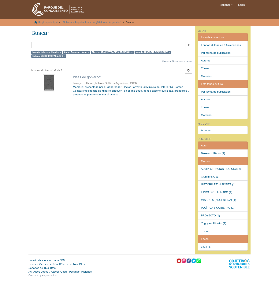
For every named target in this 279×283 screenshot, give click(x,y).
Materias (206, 76)
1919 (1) (206, 246)
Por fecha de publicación (216, 52)
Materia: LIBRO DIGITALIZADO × (48, 56)
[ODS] (239, 263)
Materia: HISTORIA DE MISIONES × (153, 52)
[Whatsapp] (198, 260)
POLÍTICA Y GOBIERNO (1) (218, 207)
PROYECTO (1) (210, 215)
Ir (189, 44)
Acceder (206, 130)
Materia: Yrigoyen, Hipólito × (46, 52)
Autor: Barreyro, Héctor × (76, 52)
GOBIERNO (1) (210, 176)
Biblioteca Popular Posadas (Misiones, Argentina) (91, 22)
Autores (205, 60)
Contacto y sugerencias (42, 275)
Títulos (205, 68)
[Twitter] (193, 260)
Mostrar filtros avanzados (177, 61)
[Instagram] (183, 260)
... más (205, 231)
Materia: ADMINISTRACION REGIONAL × (112, 52)
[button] (226, 4)
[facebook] (188, 260)
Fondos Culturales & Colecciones (221, 44)
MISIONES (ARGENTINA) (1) (218, 199)
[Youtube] (179, 260)
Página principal (48, 22)
